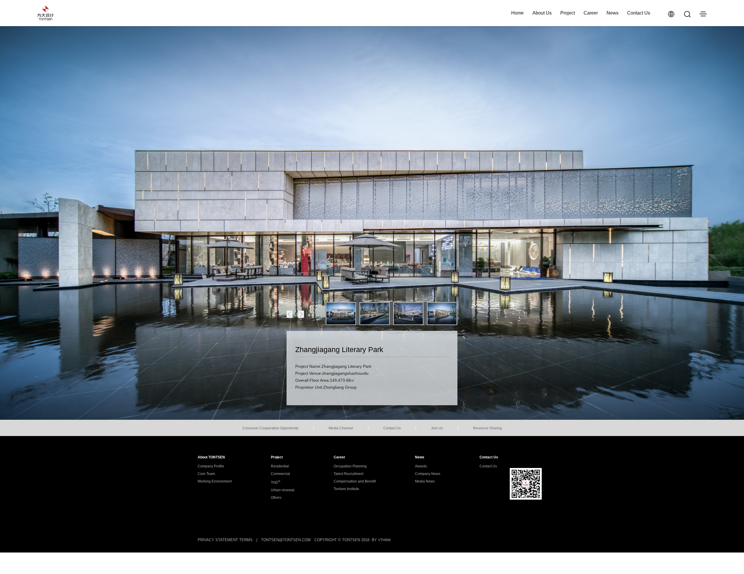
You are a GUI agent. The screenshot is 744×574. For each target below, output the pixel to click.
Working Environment (215, 481)
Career (591, 12)
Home (517, 12)
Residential (280, 466)
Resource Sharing (487, 428)
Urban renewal (282, 490)
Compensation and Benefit (355, 481)
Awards (421, 466)
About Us (542, 12)
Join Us (437, 428)
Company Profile (211, 466)
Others (276, 498)
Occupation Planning (350, 466)
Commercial (280, 474)
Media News (425, 481)
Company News (427, 474)
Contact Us (638, 12)
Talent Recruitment (348, 474)
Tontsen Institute (346, 489)
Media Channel (341, 428)
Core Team (206, 474)
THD (275, 482)
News (612, 12)
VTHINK (384, 540)
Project (567, 12)
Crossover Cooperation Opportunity (270, 428)
